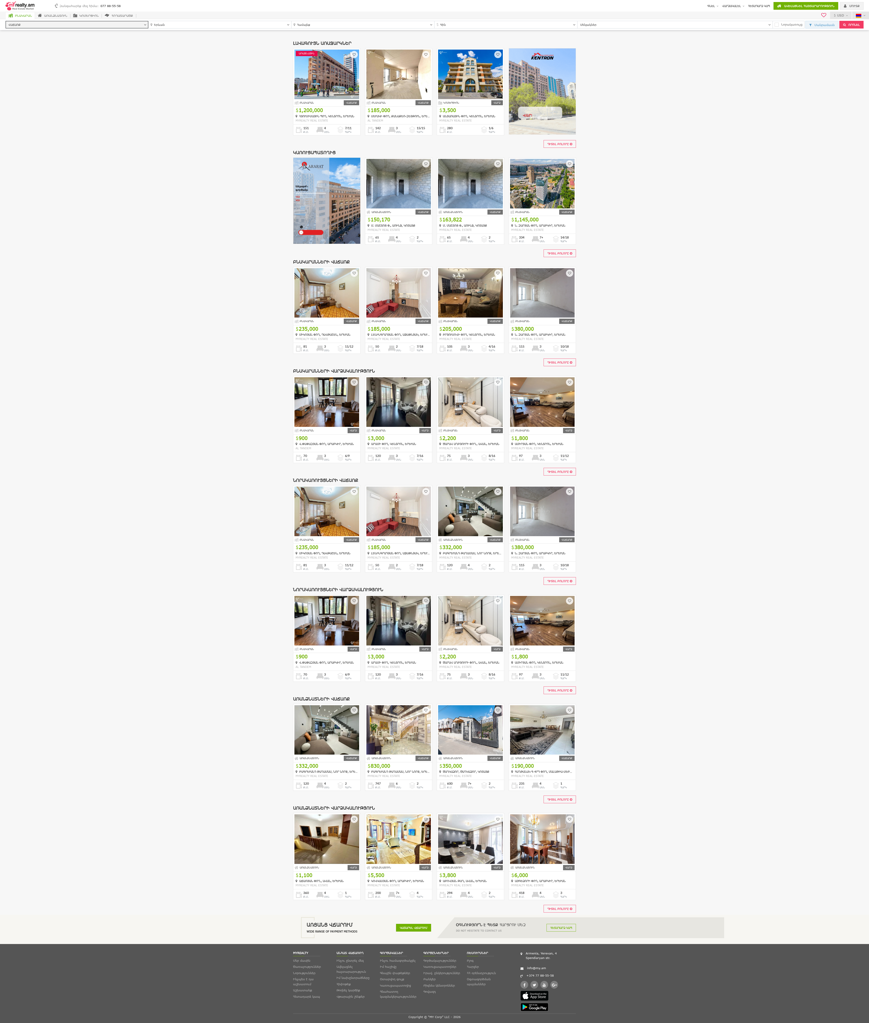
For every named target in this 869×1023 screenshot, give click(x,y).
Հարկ (348, 131)
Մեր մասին (301, 960)
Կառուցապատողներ (439, 966)
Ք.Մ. (306, 131)
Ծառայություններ (307, 966)
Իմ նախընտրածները (353, 978)
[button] (76, 25)
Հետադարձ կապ (759, 5)
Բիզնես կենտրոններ (439, 985)
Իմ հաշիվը (388, 966)
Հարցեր (473, 966)
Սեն (326, 131)
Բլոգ (470, 960)
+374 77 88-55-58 (540, 975)
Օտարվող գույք (392, 979)
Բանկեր (429, 979)
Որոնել (854, 24)
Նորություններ (304, 973)
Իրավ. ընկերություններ (441, 973)
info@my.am (536, 968)
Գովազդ (429, 991)
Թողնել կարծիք (348, 990)
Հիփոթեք (344, 984)
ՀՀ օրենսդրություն (481, 973)
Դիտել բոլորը (558, 144)
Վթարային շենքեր (351, 996)
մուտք (854, 6)
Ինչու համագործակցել (397, 960)
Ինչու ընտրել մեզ (350, 960)
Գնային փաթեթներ (395, 973)
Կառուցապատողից (395, 985)
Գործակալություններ (439, 960)
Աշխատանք (302, 990)
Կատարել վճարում (413, 927)
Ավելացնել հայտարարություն (808, 6)
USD (840, 15)
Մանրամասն (824, 25)
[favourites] (823, 16)
